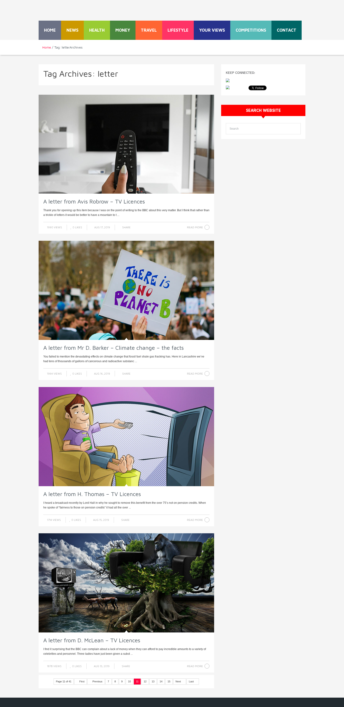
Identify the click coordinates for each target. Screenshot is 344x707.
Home (50, 30)
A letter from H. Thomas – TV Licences (92, 494)
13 (153, 681)
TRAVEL (149, 30)
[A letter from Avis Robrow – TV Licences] (126, 144)
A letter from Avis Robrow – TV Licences (94, 201)
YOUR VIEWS (212, 30)
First (81, 681)
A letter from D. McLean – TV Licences (91, 640)
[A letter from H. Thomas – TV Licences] (126, 436)
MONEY (122, 30)
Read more (195, 227)
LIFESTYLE (178, 30)
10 (129, 681)
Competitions (251, 30)
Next (179, 681)
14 (161, 681)
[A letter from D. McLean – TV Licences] (126, 582)
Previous (97, 681)
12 (145, 681)
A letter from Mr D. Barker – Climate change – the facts (113, 347)
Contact (286, 30)
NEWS (72, 30)
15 (169, 681)
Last (191, 681)
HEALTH (97, 30)
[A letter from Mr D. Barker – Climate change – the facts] (126, 290)
